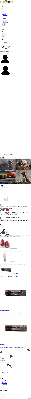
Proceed (6, 394)
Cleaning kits (4, 25)
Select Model (2, 156)
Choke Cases (4, 13)
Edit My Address (2, 394)
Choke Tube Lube (5, 15)
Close (1, 398)
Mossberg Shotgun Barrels (6, 21)
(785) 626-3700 (4, 374)
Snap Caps (4, 24)
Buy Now (7, 47)
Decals (4, 33)
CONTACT (3, 36)
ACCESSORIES (4, 7)
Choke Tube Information (6, 41)
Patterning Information (4, 383)
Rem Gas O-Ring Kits (5, 22)
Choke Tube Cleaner (5, 14)
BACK (2, 185)
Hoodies (4, 28)
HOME (2, 186)
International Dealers (4, 382)
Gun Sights (4, 19)
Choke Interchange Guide (5, 381)
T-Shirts (4, 29)
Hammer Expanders (5, 20)
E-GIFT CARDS (4, 34)
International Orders (5, 42)
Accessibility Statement (4, 384)
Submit (8, 53)
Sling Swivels (4, 23)
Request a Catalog (4, 380)
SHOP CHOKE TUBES (4, 187)
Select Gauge (2, 157)
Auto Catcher (4, 18)
